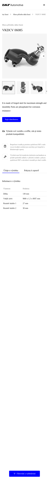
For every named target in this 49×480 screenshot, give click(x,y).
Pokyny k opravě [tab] (31, 170)
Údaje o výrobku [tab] (11, 170)
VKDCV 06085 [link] (40, 14)
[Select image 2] (23, 87)
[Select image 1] (8, 87)
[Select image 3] (37, 87)
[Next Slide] (43, 56)
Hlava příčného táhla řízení (21, 14)
